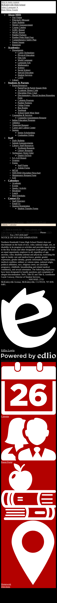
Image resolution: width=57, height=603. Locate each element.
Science (21, 67)
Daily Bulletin (18, 22)
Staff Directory (18, 201)
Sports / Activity (19, 188)
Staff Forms (23, 165)
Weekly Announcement (22, 25)
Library (15, 80)
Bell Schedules (18, 195)
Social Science (24, 70)
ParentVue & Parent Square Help (32, 88)
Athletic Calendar (8, 225)
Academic (16, 183)
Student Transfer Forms (28, 208)
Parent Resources (19, 85)
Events (15, 186)
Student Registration (21, 206)
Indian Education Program (23, 120)
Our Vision (17, 17)
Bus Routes (23, 108)
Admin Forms (24, 168)
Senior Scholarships (26, 132)
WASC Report (18, 32)
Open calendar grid (33, 229)
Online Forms (24, 105)
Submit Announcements (22, 143)
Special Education (25, 72)
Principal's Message (20, 20)
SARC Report (18, 30)
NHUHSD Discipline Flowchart (26, 173)
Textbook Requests (26, 148)
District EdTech (24, 155)
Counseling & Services (22, 115)
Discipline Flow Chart (27, 93)
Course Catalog (19, 27)
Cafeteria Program (26, 100)
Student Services (25, 75)
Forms (15, 163)
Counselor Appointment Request (32, 118)
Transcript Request (20, 125)
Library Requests (25, 150)
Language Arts (24, 62)
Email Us (16, 203)
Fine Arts (22, 57)
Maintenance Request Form (24, 175)
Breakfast (16, 190)
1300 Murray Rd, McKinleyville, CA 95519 (20, 232)
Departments (17, 50)
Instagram (16, 45)
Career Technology (26, 53)
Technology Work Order (23, 153)
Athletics (16, 123)
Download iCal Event (36, 222)
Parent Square (18, 42)
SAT (14, 178)
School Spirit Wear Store (28, 113)
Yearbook (22, 110)
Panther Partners (19, 35)
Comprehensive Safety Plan (24, 40)
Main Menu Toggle (9, 10)
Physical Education (26, 55)
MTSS (15, 170)
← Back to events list (12, 229)
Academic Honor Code (28, 90)
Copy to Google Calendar (12, 222)
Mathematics (23, 65)
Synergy (16, 160)
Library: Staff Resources (22, 145)
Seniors (15, 130)
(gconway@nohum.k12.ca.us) (14, 279)
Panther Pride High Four (23, 37)
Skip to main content (10, 2)
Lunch (15, 193)
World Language (25, 60)
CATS (20, 77)
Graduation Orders (26, 135)
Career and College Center (23, 128)
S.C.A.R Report (19, 158)
